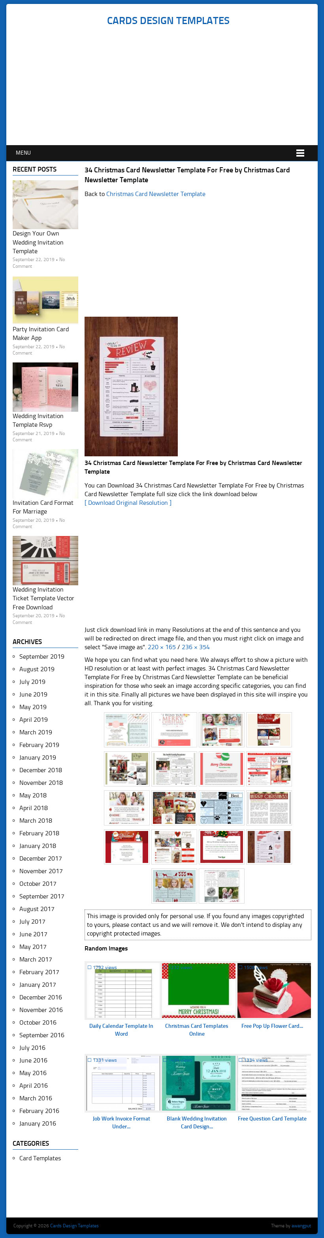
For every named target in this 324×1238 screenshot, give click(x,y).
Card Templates (40, 1158)
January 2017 (37, 984)
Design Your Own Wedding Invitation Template (38, 242)
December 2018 (40, 770)
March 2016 (35, 1098)
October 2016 (38, 1022)
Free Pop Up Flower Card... (272, 1026)
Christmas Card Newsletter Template (155, 194)
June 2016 (33, 1060)
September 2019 (41, 656)
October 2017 (38, 883)
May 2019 (33, 707)
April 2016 (33, 1085)
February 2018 (39, 833)
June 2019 (33, 694)
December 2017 (40, 858)
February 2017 (39, 972)
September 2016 (41, 1035)
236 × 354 (196, 647)
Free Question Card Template (272, 1118)
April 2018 (33, 808)
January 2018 (37, 846)
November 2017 (41, 871)
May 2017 (33, 946)
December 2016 (40, 997)
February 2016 (39, 1111)
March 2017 (35, 959)
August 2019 (37, 669)
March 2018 (35, 820)
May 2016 (33, 1073)
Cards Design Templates (168, 21)
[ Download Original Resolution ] (128, 502)
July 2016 (32, 1047)
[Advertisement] (168, 86)
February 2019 (39, 745)
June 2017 (33, 934)
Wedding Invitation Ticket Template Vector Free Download (43, 598)
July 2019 (32, 681)
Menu (23, 152)
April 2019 (33, 719)
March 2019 (35, 732)
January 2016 (37, 1123)
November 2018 (41, 782)
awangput (301, 1226)
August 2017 (37, 909)
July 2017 (32, 921)
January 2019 (37, 757)
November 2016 (41, 1010)
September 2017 (41, 896)
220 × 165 (162, 647)
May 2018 (33, 795)
